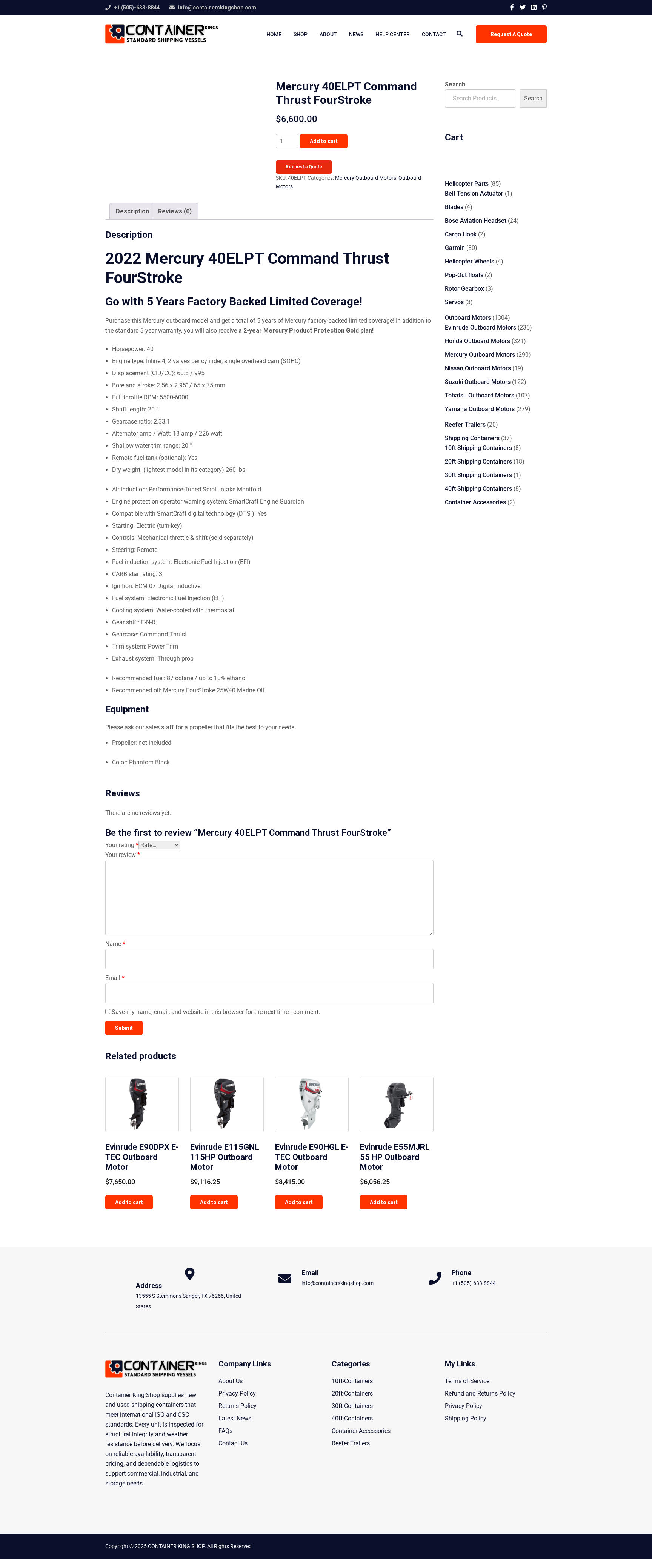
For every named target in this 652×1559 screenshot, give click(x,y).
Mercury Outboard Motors (365, 178)
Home (273, 34)
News (356, 34)
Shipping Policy (465, 1418)
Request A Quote (511, 34)
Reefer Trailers (351, 1443)
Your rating (121, 845)
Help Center (392, 34)
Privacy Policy (237, 1393)
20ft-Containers (352, 1393)
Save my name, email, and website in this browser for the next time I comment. (216, 1011)
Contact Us (233, 1443)
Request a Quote (304, 166)
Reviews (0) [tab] (175, 211)
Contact (434, 34)
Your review (122, 854)
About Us (230, 1381)
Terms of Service (467, 1381)
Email (115, 977)
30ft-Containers (352, 1406)
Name (115, 943)
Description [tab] (132, 211)
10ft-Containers (352, 1381)
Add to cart (324, 141)
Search (455, 84)
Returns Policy (237, 1406)
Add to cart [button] (129, 1202)
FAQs (225, 1430)
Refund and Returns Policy (480, 1393)
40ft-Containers (352, 1418)
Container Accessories (361, 1430)
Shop (301, 34)
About (328, 34)
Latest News (234, 1418)
